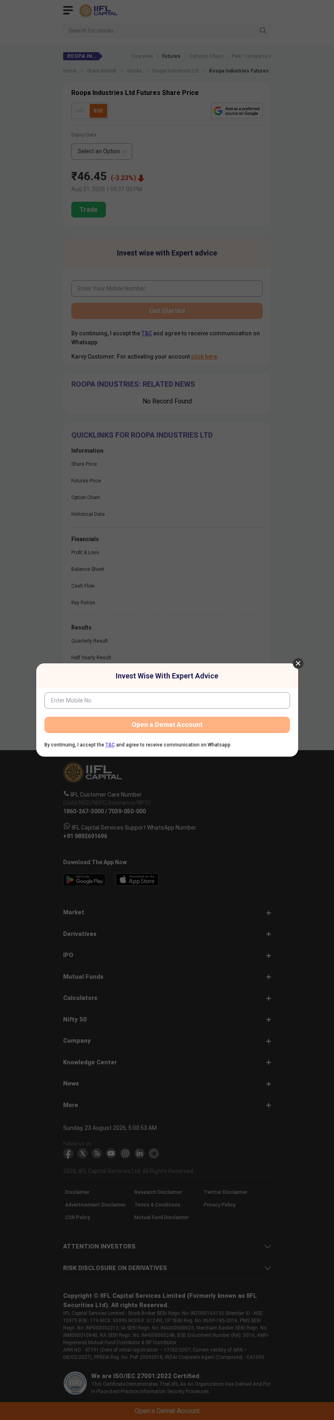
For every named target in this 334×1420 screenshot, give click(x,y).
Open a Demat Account (167, 725)
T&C (110, 745)
